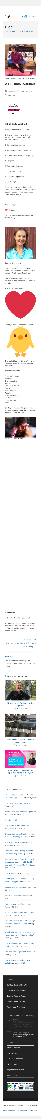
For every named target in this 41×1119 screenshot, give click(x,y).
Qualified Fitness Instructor (17, 990)
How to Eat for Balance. (13, 896)
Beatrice (11, 91)
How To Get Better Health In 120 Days (19, 803)
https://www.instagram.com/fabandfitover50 (23, 1036)
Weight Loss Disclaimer (15, 1070)
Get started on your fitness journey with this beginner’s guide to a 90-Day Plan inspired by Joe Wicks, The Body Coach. (20, 862)
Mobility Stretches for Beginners (17, 887)
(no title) (8, 820)
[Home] (5, 32)
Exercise (11, 95)
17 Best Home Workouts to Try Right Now (20, 704)
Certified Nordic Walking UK (17, 985)
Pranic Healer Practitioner (16, 1007)
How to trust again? (12, 873)
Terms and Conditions (15, 1059)
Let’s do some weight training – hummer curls (20, 740)
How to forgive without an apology (18, 904)
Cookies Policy (12, 1053)
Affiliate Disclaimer (13, 1048)
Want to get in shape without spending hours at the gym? (20, 771)
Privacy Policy (12, 1064)
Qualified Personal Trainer (16, 996)
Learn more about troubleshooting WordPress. (20, 1111)
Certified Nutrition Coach (16, 1001)
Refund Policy (12, 1075)
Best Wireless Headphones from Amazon (20, 952)
